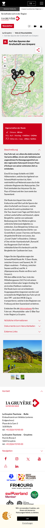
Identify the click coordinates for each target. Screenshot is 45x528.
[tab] (22, 150)
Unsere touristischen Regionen (31, 9)
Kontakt (6, 391)
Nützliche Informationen (16, 320)
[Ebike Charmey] (22, 356)
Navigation (7, 451)
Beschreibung (11, 149)
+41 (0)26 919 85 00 (14, 429)
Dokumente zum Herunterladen (19, 326)
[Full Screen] (5, 66)
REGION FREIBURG (10, 9)
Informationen (26, 308)
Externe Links (10, 331)
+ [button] (5, 57)
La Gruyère (7, 33)
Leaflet (30, 116)
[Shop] (41, 25)
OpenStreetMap (38, 116)
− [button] (5, 60)
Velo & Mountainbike (23, 33)
